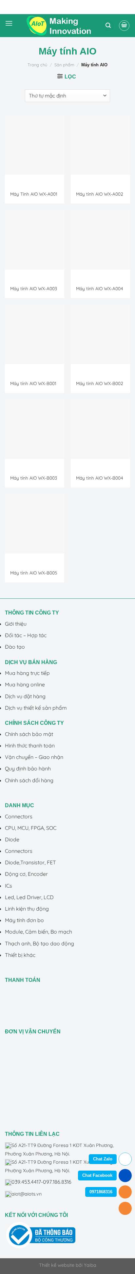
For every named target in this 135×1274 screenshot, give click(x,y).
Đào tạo (15, 646)
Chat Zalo (102, 1158)
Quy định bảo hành (28, 768)
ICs (8, 885)
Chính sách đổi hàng (29, 780)
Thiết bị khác (20, 955)
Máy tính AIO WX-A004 (99, 288)
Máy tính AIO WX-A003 (33, 288)
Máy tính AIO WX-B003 (33, 478)
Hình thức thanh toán (30, 745)
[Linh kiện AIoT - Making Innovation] (60, 25)
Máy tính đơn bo (24, 920)
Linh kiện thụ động (27, 908)
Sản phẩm (64, 64)
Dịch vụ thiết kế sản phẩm (36, 707)
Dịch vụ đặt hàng (25, 696)
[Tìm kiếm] (108, 25)
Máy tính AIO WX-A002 (99, 194)
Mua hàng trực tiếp (27, 673)
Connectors (18, 816)
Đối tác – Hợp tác (26, 635)
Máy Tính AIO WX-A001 (33, 194)
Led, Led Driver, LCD (29, 897)
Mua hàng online (25, 684)
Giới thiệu (16, 623)
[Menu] (9, 25)
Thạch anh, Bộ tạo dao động (39, 943)
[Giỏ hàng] (124, 25)
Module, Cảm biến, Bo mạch (38, 931)
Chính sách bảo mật (29, 734)
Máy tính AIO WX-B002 (99, 383)
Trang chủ (37, 64)
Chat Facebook (97, 1175)
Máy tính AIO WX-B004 (99, 478)
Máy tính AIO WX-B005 (33, 572)
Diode (12, 839)
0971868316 (100, 1191)
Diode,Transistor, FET (30, 862)
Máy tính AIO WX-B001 (33, 383)
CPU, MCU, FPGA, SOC (30, 828)
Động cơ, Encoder (26, 874)
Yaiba (90, 1265)
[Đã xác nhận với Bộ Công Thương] (40, 1234)
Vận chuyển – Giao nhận (34, 757)
